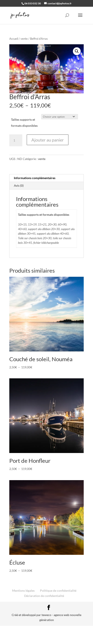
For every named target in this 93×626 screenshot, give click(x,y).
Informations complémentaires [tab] (34, 178)
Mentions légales (23, 590)
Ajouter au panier (47, 139)
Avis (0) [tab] (19, 185)
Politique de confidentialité (58, 590)
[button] (77, 51)
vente (24, 38)
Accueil (13, 38)
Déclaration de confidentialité (44, 596)
